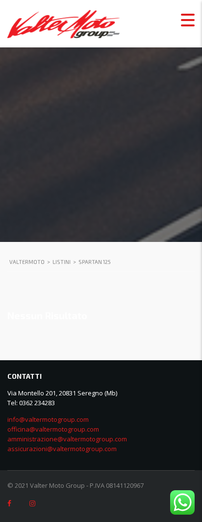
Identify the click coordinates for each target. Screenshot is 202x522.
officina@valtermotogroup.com (53, 429)
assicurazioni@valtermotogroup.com (62, 448)
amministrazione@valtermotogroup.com (67, 439)
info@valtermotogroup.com (48, 419)
